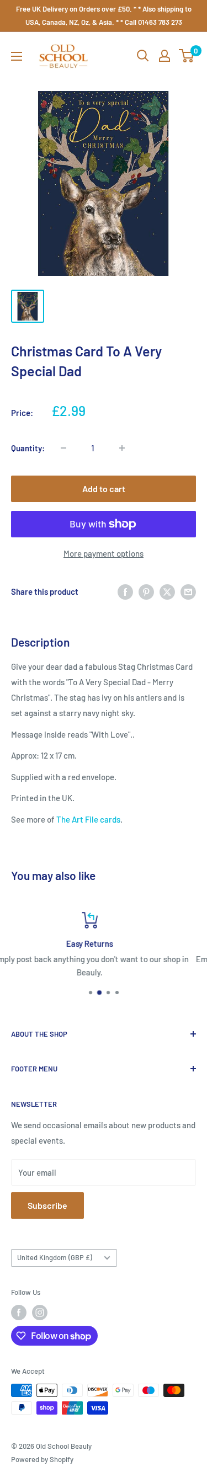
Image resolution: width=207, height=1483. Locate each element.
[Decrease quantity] (63, 448)
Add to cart (103, 488)
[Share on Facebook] (125, 591)
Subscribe (47, 1205)
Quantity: (28, 448)
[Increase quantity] (122, 448)
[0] (187, 55)
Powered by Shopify (42, 1459)
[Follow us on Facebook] (18, 1312)
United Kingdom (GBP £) (54, 1257)
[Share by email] (188, 591)
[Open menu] (16, 56)
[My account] (164, 56)
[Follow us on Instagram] (39, 1312)
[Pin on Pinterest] (146, 591)
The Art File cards (88, 819)
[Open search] (143, 56)
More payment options (103, 553)
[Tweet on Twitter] (167, 591)
